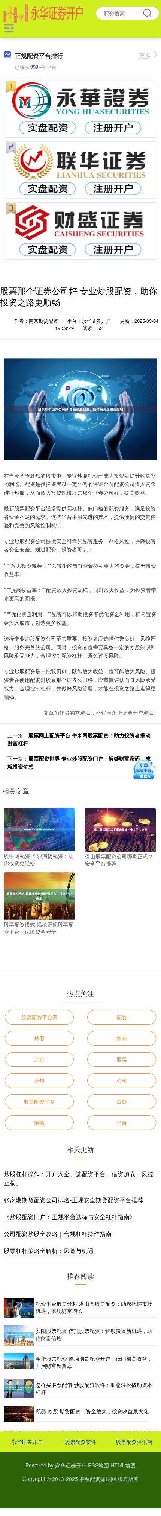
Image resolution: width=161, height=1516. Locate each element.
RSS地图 (98, 1465)
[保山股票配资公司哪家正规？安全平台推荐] (120, 828)
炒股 (39, 1038)
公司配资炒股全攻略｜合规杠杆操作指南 (58, 1233)
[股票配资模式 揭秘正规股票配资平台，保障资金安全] (39, 895)
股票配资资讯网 (134, 1441)
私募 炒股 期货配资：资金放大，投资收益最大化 (92, 1411)
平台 (121, 1122)
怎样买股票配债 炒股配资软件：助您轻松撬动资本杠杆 (94, 1388)
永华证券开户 (27, 1441)
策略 (39, 1122)
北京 (39, 1059)
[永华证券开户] (43, 12)
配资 (121, 1017)
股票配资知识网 (97, 1479)
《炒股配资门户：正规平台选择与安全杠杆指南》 (70, 1216)
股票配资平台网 (39, 1017)
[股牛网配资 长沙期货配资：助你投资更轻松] (39, 828)
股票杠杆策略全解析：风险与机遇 (49, 1250)
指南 (121, 1038)
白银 (121, 1101)
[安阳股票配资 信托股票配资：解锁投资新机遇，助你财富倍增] (19, 1335)
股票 (121, 1059)
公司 (121, 1080)
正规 (39, 1080)
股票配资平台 (39, 1101)
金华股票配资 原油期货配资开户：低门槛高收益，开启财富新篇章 (94, 1362)
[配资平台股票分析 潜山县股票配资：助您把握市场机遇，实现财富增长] (19, 1308)
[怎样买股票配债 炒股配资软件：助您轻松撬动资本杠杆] (19, 1388)
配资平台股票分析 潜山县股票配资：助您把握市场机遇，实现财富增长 (94, 1307)
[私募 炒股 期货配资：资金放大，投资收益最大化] (19, 1414)
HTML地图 (123, 1465)
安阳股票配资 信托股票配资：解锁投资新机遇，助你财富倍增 (94, 1334)
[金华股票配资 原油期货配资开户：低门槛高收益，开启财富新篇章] (19, 1362)
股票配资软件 (80, 1441)
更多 (145, 55)
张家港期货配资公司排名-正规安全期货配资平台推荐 (73, 1199)
